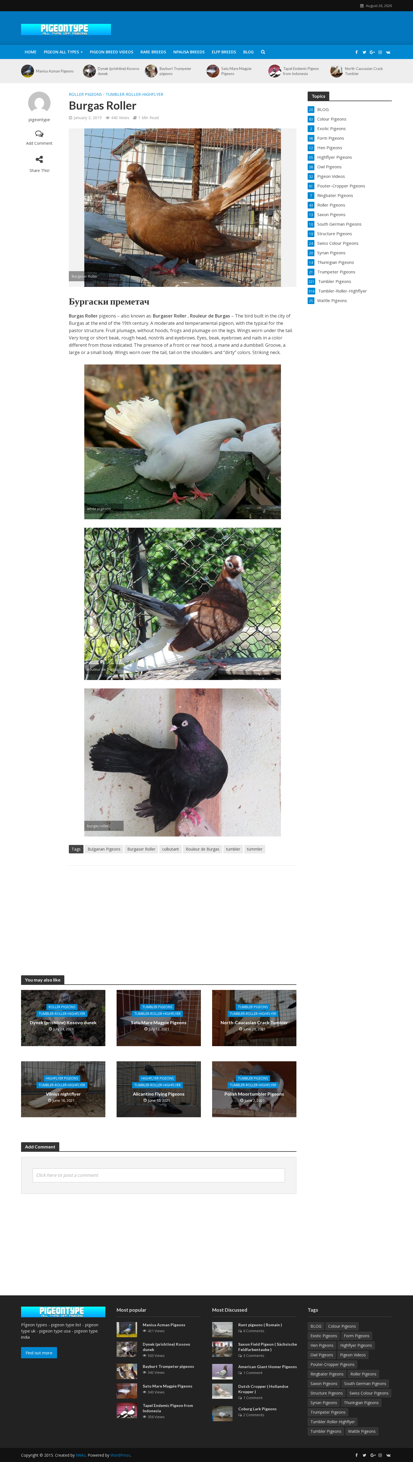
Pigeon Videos (353, 1354)
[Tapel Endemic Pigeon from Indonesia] (274, 71)
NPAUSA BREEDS (189, 52)
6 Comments (253, 1330)
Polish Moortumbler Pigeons (254, 1093)
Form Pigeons (356, 1335)
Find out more (39, 1353)
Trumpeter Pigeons (328, 1412)
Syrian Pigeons (323, 1402)
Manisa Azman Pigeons (55, 71)
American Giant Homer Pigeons (267, 1366)
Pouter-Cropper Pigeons (332, 1364)
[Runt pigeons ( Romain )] (222, 1329)
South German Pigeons (365, 1383)
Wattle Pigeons (362, 1431)
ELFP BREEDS (224, 52)
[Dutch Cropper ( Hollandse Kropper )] (222, 1390)
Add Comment (39, 143)
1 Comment (252, 1372)
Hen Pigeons (321, 1345)
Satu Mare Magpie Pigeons (236, 71)
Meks (81, 1455)
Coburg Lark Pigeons (257, 1408)
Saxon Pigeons (323, 1383)
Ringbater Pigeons (327, 1374)
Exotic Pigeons (323, 1335)
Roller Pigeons (85, 94)
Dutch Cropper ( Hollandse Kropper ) (263, 1389)
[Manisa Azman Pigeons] (27, 71)
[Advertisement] (182, 915)
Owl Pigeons (321, 1354)
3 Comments (253, 1355)
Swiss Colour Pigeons (369, 1393)
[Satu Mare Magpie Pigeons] (212, 71)
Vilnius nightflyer (63, 1093)
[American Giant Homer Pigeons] (222, 1371)
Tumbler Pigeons (157, 1007)
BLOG (248, 52)
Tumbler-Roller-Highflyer (134, 94)
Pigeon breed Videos (111, 52)
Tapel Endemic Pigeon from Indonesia (301, 71)
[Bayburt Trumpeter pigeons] (151, 71)
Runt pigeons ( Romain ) (260, 1324)
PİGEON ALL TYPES (61, 52)
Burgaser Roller (141, 849)
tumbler (233, 849)
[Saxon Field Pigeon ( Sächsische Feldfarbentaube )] (222, 1349)
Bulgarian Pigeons (104, 849)
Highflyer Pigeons (62, 1078)
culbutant (170, 849)
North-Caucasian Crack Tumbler (364, 71)
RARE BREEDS (153, 52)
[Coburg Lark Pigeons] (222, 1413)
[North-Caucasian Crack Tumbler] (336, 71)
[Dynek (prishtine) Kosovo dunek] (89, 71)
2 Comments (253, 1414)
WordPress (120, 1455)
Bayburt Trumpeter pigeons (175, 71)
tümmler (254, 849)
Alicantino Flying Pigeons (159, 1093)
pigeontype (39, 119)
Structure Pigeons (326, 1393)
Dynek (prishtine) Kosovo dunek (118, 71)
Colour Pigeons (342, 1326)
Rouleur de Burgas (202, 849)
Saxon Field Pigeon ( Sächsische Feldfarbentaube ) (267, 1347)
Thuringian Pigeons (361, 1402)
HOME (31, 52)
